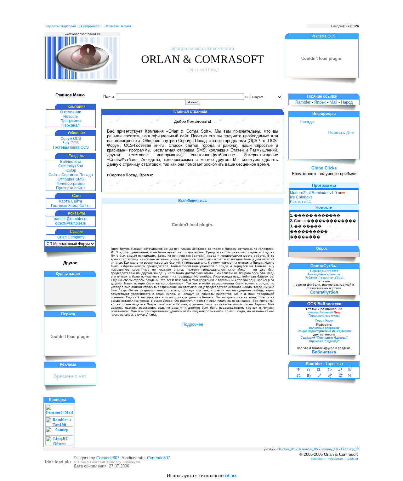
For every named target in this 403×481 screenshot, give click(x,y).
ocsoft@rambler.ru (70, 223)
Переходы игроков (324, 270)
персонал (335, 458)
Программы (70, 121)
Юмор (70, 170)
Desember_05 (308, 449)
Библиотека (70, 161)
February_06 (350, 449)
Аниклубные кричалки (324, 274)
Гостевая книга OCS (71, 147)
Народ (347, 102)
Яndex (320, 102)
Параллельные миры (324, 315)
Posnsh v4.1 (300, 201)
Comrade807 (107, 457)
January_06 (329, 449)
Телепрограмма (71, 183)
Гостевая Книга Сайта (71, 205)
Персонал (71, 125)
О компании (70, 112)
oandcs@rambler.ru (71, 219)
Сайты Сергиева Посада (70, 175)
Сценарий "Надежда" (324, 341)
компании (318, 458)
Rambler (302, 102)
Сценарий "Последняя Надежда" (324, 337)
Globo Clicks (324, 168)
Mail (333, 102)
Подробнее (192, 324)
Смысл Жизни (324, 320)
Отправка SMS (71, 179)
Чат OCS (71, 143)
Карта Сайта (70, 201)
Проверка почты (70, 188)
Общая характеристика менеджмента (324, 331)
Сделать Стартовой (61, 26)
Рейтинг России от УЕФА (324, 277)
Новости (70, 116)
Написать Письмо (118, 26)
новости (352, 458)
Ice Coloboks (301, 197)
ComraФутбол (70, 166)
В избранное (89, 26)
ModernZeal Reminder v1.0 (313, 193)
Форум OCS (70, 138)
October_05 (286, 449)
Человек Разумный (320, 312)
